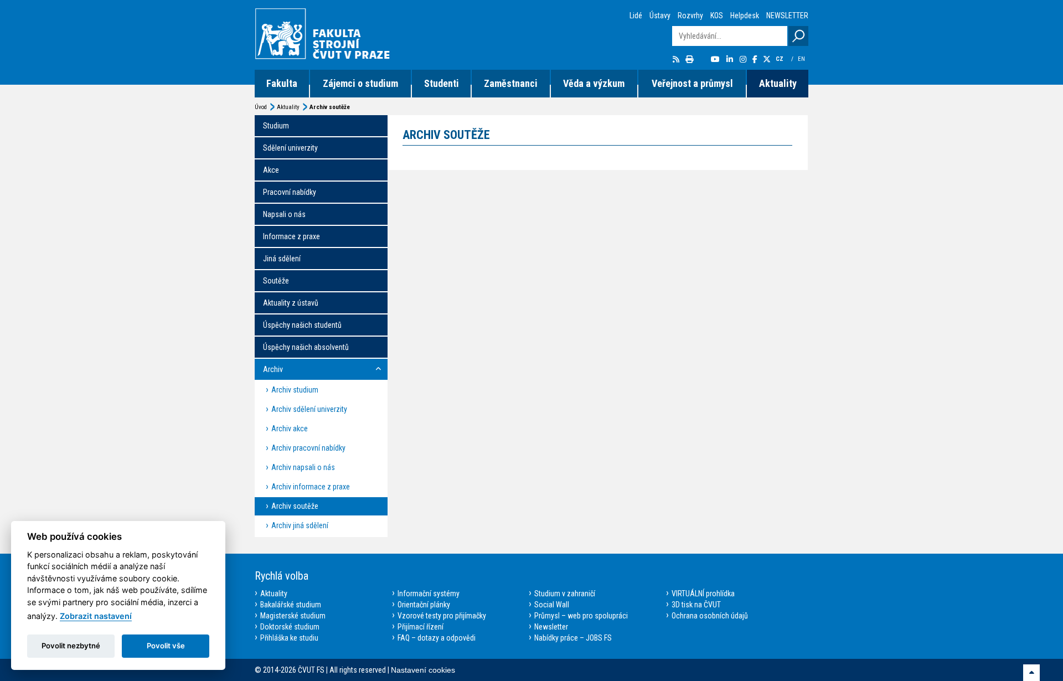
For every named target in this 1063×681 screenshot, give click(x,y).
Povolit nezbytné (71, 645)
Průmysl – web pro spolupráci (581, 615)
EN (802, 59)
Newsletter (551, 626)
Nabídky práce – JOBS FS (573, 637)
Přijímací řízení (420, 626)
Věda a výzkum (594, 83)
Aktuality (778, 83)
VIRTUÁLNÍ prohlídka (703, 593)
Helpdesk (744, 15)
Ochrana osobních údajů (710, 615)
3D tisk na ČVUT (696, 604)
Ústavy (659, 15)
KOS (716, 15)
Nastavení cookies (423, 669)
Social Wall (551, 604)
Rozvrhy (690, 15)
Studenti (441, 83)
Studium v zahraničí (564, 593)
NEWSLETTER (787, 15)
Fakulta (281, 83)
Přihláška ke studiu (289, 637)
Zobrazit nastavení (96, 616)
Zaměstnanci (511, 83)
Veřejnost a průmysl (692, 83)
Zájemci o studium (360, 83)
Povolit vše (166, 645)
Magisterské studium (293, 615)
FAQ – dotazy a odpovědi (437, 637)
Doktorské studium (289, 626)
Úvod (261, 107)
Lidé (635, 15)
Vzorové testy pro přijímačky (442, 615)
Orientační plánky (424, 604)
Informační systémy (429, 593)
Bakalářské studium (290, 604)
